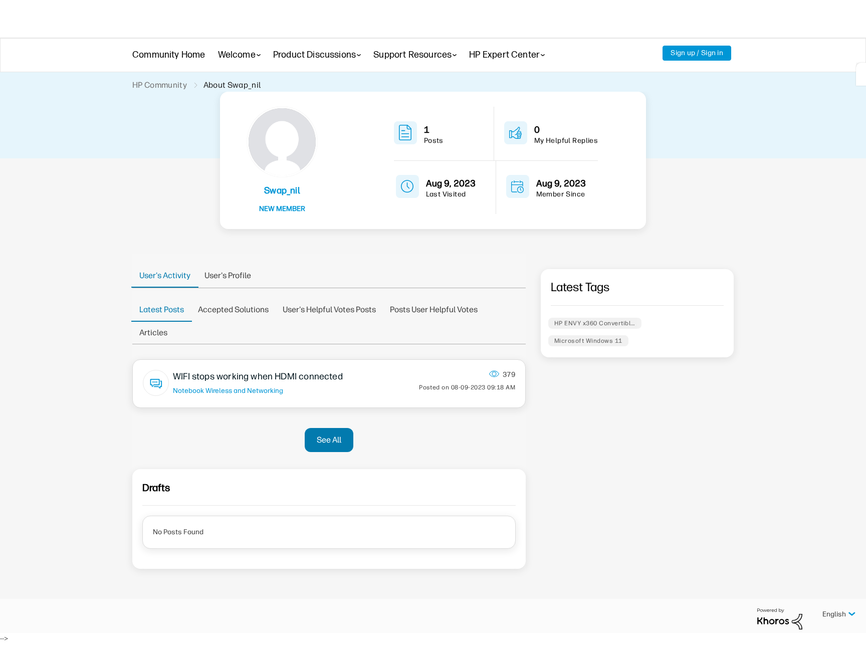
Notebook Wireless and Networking (228, 390)
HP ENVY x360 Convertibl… (594, 323)
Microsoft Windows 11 (588, 340)
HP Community (159, 85)
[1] (861, 74)
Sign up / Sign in (697, 53)
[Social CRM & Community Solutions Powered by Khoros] (779, 618)
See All (329, 440)
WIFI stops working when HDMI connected (258, 376)
